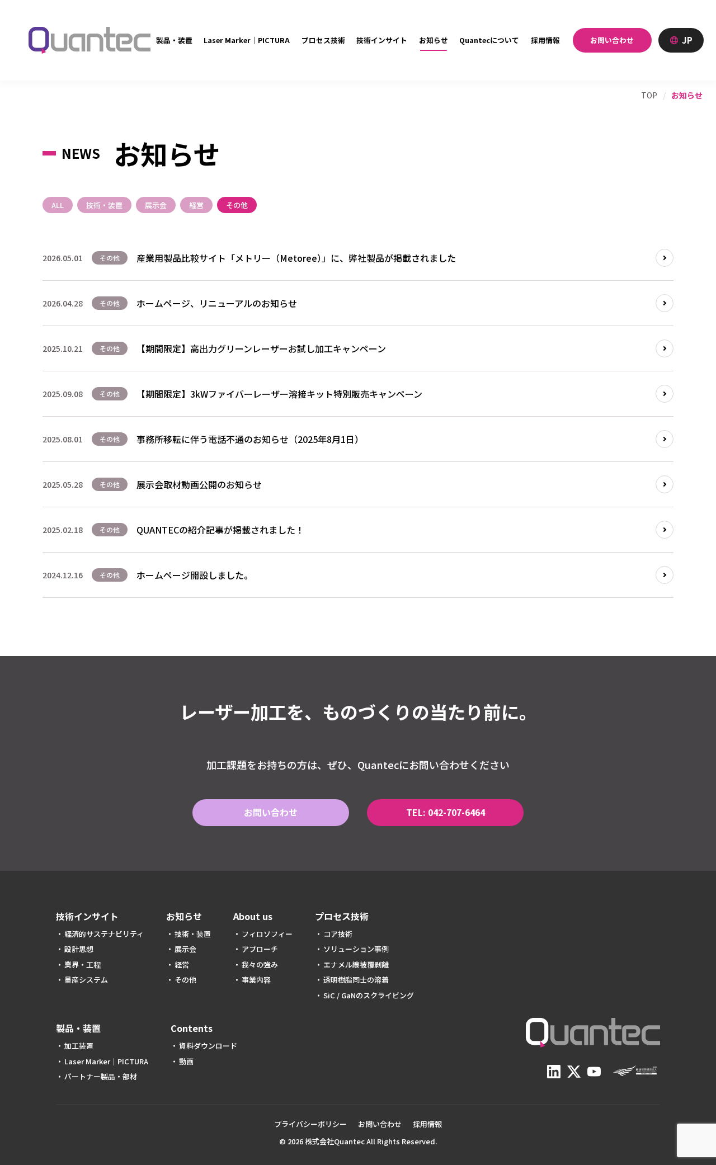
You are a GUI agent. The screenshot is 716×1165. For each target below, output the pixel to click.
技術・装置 (104, 205)
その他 (237, 205)
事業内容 (256, 979)
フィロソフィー (267, 933)
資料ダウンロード (208, 1045)
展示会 (156, 205)
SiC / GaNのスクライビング (368, 995)
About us (252, 916)
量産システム (86, 979)
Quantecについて (489, 40)
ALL (57, 205)
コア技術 (337, 933)
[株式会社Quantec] (89, 40)
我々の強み (260, 964)
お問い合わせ (612, 40)
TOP (649, 95)
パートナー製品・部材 (100, 1076)
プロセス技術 (323, 40)
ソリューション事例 (356, 949)
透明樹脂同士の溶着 (356, 979)
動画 (186, 1061)
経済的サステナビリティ (104, 933)
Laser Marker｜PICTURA (247, 40)
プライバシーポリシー (310, 1124)
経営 (196, 205)
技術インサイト (381, 40)
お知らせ (433, 40)
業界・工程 (82, 964)
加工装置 (78, 1045)
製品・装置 (174, 40)
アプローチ (260, 949)
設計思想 (78, 949)
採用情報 (545, 40)
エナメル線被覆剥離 (356, 964)
